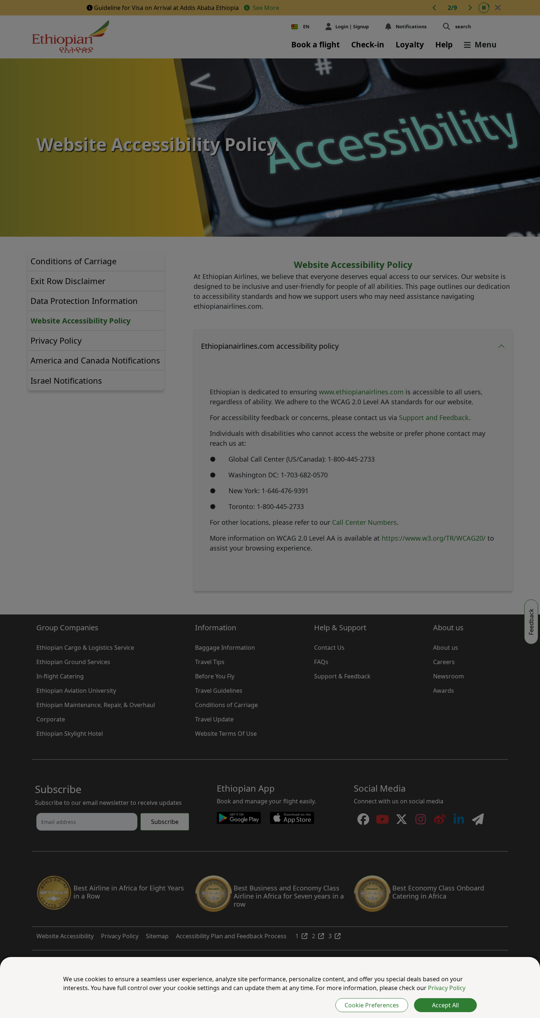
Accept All (445, 1005)
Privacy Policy (446, 988)
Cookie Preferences (372, 1005)
